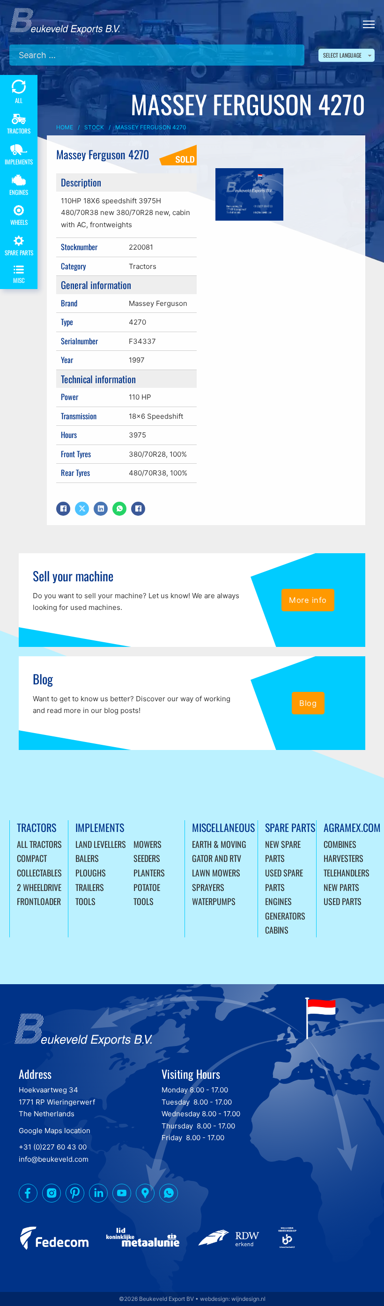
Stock (94, 127)
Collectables (39, 873)
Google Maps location (54, 1130)
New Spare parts (283, 851)
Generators (285, 916)
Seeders (146, 858)
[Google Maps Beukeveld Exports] (145, 1195)
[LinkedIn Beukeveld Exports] (98, 1195)
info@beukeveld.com (54, 1159)
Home (64, 127)
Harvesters (343, 858)
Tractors (142, 266)
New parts (341, 887)
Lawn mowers (216, 873)
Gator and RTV (216, 858)
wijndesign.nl (248, 1298)
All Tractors (39, 844)
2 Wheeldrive (39, 887)
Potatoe (146, 887)
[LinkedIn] (101, 509)
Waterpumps (214, 901)
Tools (85, 901)
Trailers (89, 887)
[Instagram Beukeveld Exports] (51, 1195)
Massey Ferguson (158, 303)
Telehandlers (346, 873)
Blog (308, 703)
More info (308, 600)
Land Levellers (100, 844)
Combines (340, 844)
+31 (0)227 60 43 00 (53, 1147)
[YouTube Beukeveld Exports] (121, 1195)
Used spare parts (284, 880)
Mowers (147, 844)
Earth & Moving (219, 844)
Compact (32, 858)
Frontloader (39, 901)
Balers (87, 858)
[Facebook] (63, 509)
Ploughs (90, 873)
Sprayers (208, 887)
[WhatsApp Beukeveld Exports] (168, 1195)
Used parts (343, 901)
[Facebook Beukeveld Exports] (28, 1195)
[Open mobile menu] (369, 24)
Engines (278, 901)
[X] (82, 509)
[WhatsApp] (119, 509)
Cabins (276, 930)
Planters (149, 873)
